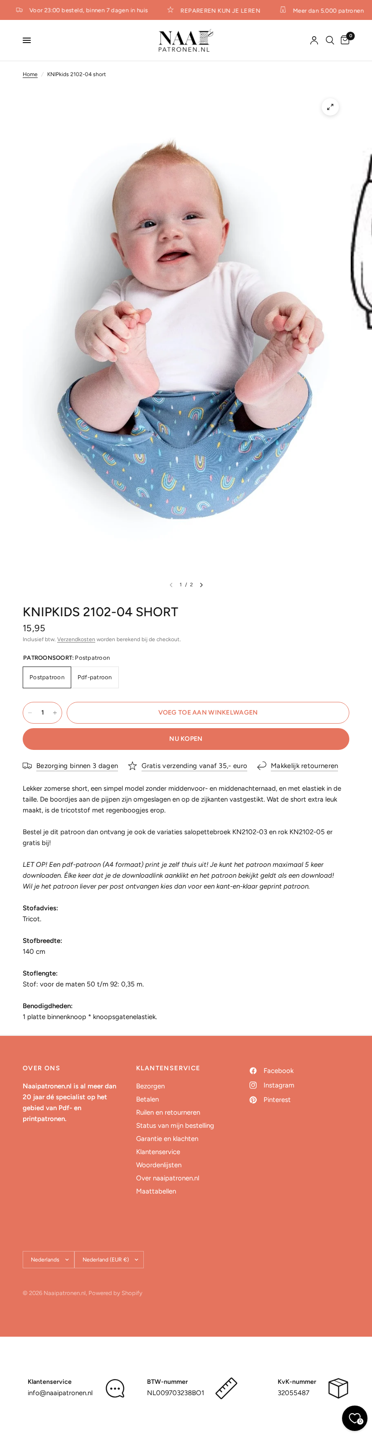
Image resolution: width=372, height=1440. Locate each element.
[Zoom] (330, 107)
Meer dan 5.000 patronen (321, 10)
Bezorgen (150, 1086)
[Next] (201, 585)
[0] (343, 40)
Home (30, 74)
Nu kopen (185, 739)
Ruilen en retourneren (168, 1112)
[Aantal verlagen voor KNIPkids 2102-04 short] (30, 712)
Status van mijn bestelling (175, 1125)
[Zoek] (330, 40)
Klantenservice (158, 1152)
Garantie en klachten (167, 1139)
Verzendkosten (76, 639)
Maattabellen (156, 1191)
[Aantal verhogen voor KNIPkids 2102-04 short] (55, 712)
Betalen (147, 1099)
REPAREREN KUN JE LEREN (214, 10)
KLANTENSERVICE (168, 1068)
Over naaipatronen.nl (167, 1178)
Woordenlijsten (158, 1165)
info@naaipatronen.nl (60, 1393)
